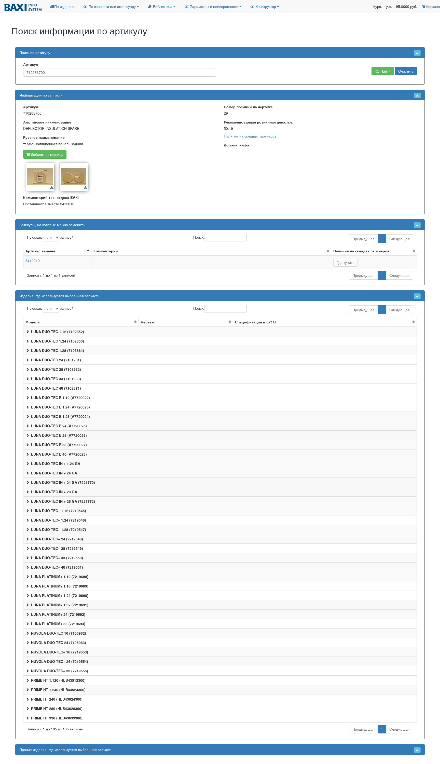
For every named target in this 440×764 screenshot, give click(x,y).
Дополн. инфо (236, 144)
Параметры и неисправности (214, 6)
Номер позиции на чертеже (248, 106)
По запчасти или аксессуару (112, 6)
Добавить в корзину (46, 154)
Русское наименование (44, 137)
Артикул (30, 64)
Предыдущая (363, 238)
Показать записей (50, 236)
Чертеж (147, 321)
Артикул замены (40, 250)
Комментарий (105, 250)
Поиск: (198, 236)
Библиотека (162, 6)
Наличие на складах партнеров (250, 136)
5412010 (32, 260)
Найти (385, 71)
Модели (32, 321)
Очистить (406, 71)
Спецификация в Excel (255, 321)
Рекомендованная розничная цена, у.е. (258, 122)
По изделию (64, 6)
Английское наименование (47, 122)
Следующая (399, 238)
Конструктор (266, 6)
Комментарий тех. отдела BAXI (51, 197)
